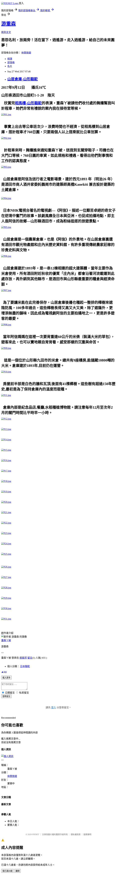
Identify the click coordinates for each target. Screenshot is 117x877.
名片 (9, 66)
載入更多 (6, 678)
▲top (4, 671)
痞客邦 (23, 657)
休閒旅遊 (26, 52)
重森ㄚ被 (6, 640)
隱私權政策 (76, 834)
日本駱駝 (25, 666)
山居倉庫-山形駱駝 (22, 79)
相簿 (9, 58)
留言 (29, 657)
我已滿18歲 (7, 871)
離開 (18, 871)
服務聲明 (87, 834)
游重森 (8, 23)
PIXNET (35, 834)
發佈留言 (6, 696)
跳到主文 (6, 32)
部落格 (11, 62)
